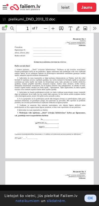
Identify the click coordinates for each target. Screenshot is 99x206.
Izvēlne (5, 7)
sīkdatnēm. (56, 201)
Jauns (87, 7)
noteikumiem (28, 201)
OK (90, 198)
